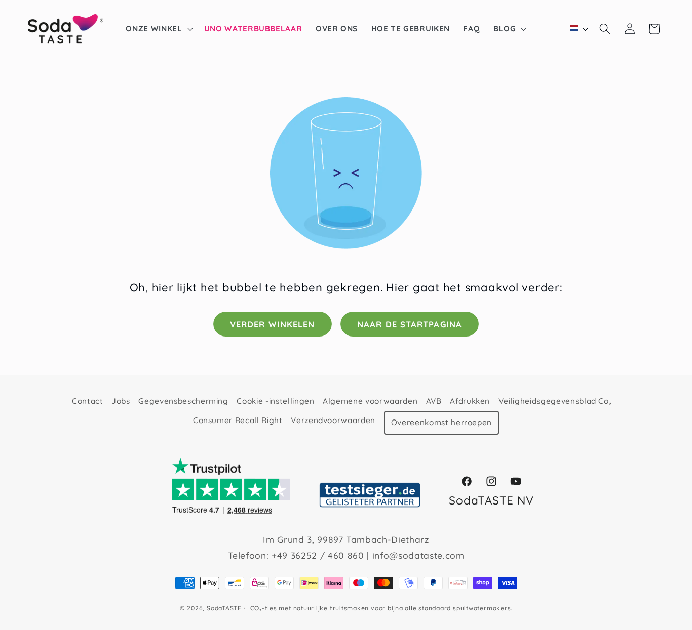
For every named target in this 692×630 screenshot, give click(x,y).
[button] (158, 28)
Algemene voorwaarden (370, 401)
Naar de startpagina (409, 324)
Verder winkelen (272, 324)
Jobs (120, 401)
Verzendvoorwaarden (333, 420)
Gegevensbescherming (183, 401)
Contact (87, 401)
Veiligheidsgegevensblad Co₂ (555, 401)
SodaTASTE (224, 608)
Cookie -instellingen (275, 401)
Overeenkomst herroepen (441, 422)
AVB (434, 401)
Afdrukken (470, 401)
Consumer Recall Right (238, 420)
